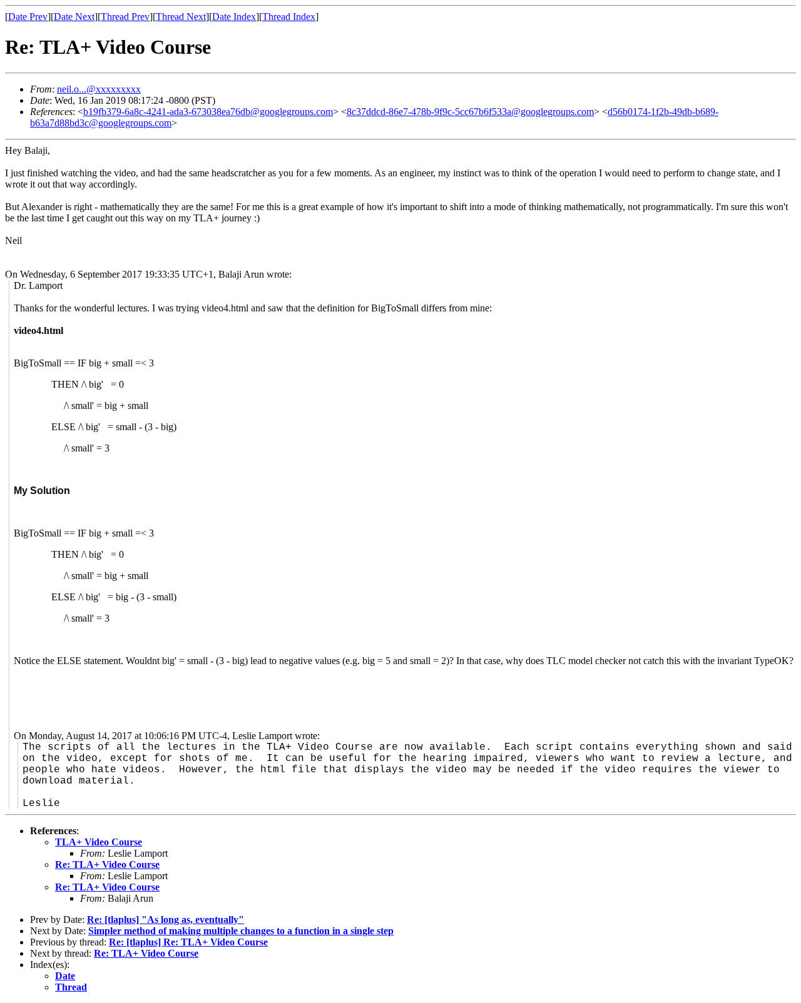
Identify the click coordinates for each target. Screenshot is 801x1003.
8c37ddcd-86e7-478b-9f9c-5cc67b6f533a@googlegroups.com (470, 111)
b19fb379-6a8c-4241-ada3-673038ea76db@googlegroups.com (208, 111)
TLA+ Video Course (98, 842)
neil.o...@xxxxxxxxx (99, 89)
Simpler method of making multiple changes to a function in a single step (241, 930)
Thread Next (181, 16)
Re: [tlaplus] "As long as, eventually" (165, 919)
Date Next (74, 16)
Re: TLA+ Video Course (107, 864)
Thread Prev (125, 16)
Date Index (234, 16)
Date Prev (28, 16)
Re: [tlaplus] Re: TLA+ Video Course (188, 942)
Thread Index (288, 16)
